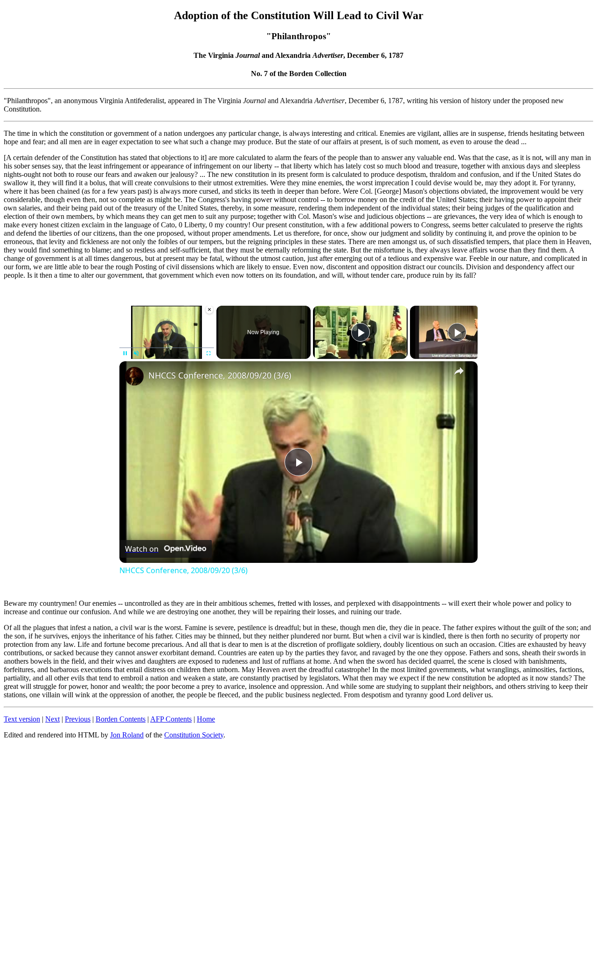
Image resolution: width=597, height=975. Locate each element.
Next (52, 719)
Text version (22, 719)
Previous (77, 719)
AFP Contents (171, 719)
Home (206, 719)
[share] (459, 371)
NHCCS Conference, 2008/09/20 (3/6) (219, 375)
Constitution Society (193, 735)
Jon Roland (127, 735)
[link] (134, 376)
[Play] (360, 332)
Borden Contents (121, 719)
